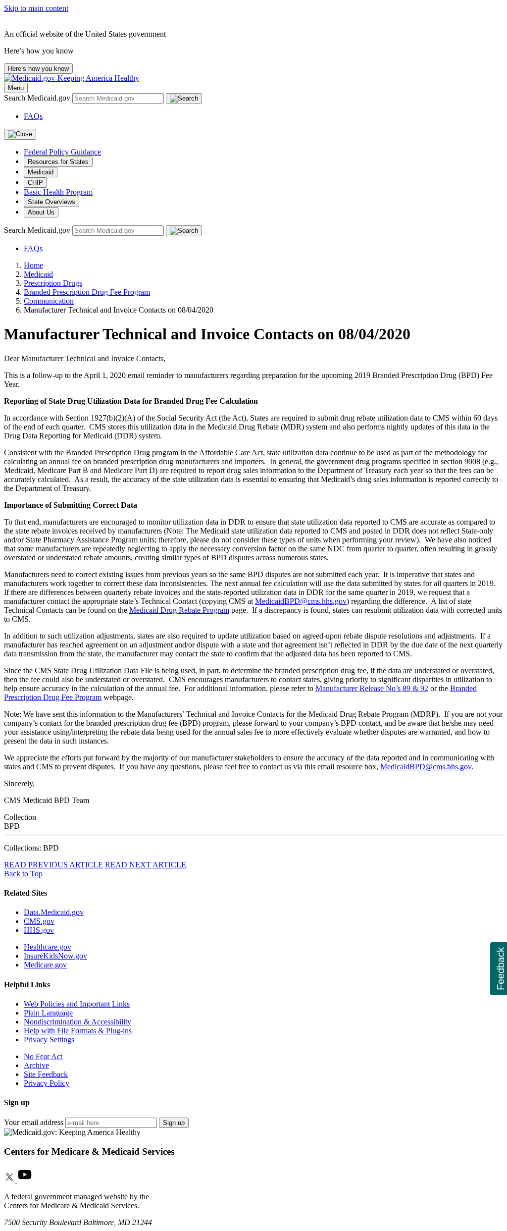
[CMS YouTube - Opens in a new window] (25, 1180)
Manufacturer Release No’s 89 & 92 (371, 688)
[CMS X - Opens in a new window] (10, 1180)
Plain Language (48, 1013)
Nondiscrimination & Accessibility (77, 1021)
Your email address (33, 1122)
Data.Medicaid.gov (54, 912)
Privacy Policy (46, 1083)
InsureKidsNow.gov (55, 956)
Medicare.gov (45, 965)
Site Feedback (46, 1074)
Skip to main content (36, 8)
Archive (36, 1065)
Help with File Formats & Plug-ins (78, 1030)
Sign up (174, 1122)
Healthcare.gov (47, 947)
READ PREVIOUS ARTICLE (53, 864)
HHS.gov (39, 930)
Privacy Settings (49, 1039)
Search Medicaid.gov (38, 98)
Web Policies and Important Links (77, 1004)
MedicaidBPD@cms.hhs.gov (301, 601)
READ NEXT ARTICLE (145, 864)
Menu (16, 88)
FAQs (33, 116)
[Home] (71, 78)
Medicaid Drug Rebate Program (179, 610)
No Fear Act (43, 1056)
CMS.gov (39, 921)
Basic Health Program (58, 192)
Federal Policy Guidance (62, 152)
